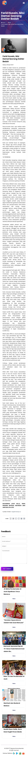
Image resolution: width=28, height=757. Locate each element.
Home (3, 22)
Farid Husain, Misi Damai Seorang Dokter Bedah (13, 59)
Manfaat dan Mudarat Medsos (12, 704)
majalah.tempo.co (16, 511)
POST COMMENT (7, 568)
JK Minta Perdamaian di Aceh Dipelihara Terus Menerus (12, 591)
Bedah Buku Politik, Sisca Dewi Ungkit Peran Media (13, 730)
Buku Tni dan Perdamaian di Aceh (14, 677)
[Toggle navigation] (24, 2)
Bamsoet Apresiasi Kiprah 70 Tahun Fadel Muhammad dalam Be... (14, 648)
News (14, 598)
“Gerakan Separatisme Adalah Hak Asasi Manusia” (14, 621)
